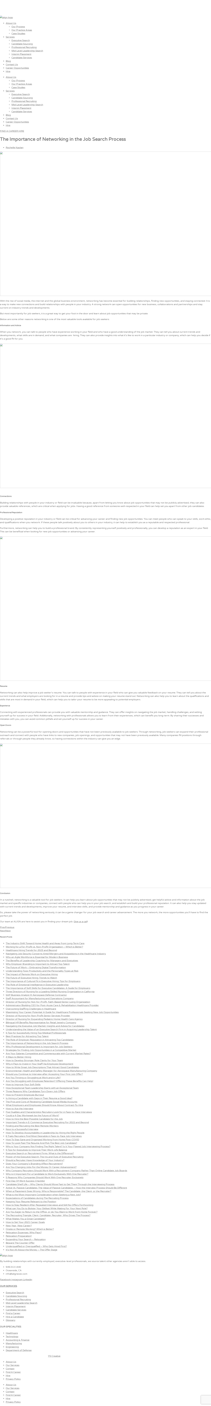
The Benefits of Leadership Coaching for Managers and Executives (42, 960)
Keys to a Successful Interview (22, 1129)
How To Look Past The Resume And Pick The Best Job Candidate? (41, 1143)
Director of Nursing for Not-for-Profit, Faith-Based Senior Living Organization (48, 1001)
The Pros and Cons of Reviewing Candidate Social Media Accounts (41, 1101)
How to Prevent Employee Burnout (25, 1094)
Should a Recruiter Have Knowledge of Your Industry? (35, 1160)
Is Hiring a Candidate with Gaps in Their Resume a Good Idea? (39, 1098)
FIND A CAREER (9, 131)
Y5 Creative (54, 1356)
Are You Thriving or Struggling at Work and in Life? (33, 1077)
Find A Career (13, 1372)
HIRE (21, 131)
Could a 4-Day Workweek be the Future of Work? (32, 1115)
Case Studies (18, 33)
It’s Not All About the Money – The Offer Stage (31, 1249)
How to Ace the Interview (19, 1108)
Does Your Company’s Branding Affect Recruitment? (34, 1163)
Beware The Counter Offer (20, 1242)
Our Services (12, 1365)
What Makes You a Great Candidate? (26, 1218)
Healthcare (12, 1333)
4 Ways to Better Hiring (18, 1057)
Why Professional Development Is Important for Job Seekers (39, 1046)
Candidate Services (21, 57)
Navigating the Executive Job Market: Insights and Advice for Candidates (45, 1026)
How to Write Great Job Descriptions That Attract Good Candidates (42, 1067)
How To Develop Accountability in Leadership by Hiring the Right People (45, 1132)
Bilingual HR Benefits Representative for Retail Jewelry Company (41, 1022)
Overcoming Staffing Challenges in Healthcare (31, 1008)
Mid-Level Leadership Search (27, 50)
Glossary (10, 1320)
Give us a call (80, 921)
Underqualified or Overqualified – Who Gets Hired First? (36, 1246)
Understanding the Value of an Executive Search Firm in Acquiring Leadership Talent (51, 1029)
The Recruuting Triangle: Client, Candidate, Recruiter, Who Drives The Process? (48, 1215)
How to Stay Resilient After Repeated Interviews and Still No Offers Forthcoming (49, 1205)
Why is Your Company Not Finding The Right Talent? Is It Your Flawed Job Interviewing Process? (58, 1146)
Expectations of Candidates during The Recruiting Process (37, 1198)
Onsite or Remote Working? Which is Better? (30, 1229)
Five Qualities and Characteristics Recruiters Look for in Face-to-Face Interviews (49, 1112)
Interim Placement (21, 54)
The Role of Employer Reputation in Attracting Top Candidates (39, 1039)
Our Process (18, 26)
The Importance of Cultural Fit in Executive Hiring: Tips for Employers (43, 981)
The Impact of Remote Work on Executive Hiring (32, 974)
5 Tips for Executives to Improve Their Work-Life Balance (36, 1150)
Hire (8, 71)
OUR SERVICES (8, 1286)
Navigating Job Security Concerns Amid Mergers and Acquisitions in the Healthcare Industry (56, 953)
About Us (11, 23)
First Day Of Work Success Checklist (25, 1181)
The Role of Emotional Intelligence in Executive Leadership (37, 984)
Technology (12, 1336)
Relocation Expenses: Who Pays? (24, 1232)
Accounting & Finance (17, 1340)
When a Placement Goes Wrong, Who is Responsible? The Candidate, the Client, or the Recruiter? (58, 1191)
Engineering (12, 1346)
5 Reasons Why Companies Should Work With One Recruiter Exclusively (45, 1177)
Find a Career (13, 1313)
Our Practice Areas (21, 30)
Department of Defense (19, 1350)
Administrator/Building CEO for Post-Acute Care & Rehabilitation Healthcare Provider (52, 1005)
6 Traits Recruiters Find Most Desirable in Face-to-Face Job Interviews (44, 1136)
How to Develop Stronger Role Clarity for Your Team (34, 1060)
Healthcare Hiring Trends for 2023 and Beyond (31, 950)
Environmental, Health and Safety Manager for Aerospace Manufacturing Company (51, 1070)
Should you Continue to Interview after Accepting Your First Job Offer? (44, 1074)
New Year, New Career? (19, 1225)
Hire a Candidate (15, 1316)
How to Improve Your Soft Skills (23, 1084)
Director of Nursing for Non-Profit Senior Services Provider (38, 1015)
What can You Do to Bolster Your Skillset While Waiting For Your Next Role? (47, 1208)
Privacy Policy (13, 1379)
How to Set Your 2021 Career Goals (25, 1222)
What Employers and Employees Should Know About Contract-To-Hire (44, 1105)
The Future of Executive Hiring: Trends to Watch (31, 977)
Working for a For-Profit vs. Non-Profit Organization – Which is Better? (44, 946)
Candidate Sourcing (22, 43)
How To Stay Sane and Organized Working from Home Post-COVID (42, 1139)
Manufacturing (14, 1343)
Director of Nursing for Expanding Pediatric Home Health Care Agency (44, 1019)
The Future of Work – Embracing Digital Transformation (36, 967)
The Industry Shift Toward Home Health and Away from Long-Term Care (45, 943)
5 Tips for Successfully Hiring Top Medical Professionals (36, 1032)
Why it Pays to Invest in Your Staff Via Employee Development (39, 1063)
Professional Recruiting (24, 47)
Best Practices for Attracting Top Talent (27, 1036)
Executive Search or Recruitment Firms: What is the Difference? (40, 1153)
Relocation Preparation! (19, 1236)
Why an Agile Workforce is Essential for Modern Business (37, 957)
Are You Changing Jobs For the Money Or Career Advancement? (41, 1167)
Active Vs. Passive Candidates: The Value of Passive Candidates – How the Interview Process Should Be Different (66, 1187)
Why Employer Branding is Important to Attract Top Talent (38, 964)
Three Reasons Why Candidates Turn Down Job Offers (35, 1091)
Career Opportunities (17, 68)
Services (10, 37)
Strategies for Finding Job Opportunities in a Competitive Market (41, 1050)
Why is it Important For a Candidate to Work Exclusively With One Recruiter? (47, 1174)
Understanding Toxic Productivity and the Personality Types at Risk (42, 971)
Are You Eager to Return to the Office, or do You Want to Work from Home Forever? (51, 1211)
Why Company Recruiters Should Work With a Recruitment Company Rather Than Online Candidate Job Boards (66, 1170)
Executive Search (20, 40)
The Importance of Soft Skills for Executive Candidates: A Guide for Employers (48, 988)
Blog (8, 61)
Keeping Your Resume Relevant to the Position (31, 1201)
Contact (10, 1368)
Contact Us (12, 64)
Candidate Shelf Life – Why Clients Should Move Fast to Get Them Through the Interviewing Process (60, 1184)
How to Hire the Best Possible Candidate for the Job (34, 1119)
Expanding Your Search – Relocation (26, 1239)
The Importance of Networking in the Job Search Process (37, 1043)
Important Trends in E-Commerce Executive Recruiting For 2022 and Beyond (47, 1122)
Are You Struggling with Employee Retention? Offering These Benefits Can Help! (49, 1081)
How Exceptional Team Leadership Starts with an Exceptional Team (42, 1088)
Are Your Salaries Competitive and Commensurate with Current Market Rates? (48, 1053)
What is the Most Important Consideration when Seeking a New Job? (43, 1194)
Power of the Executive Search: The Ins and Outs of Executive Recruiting (44, 1156)
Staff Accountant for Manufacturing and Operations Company (40, 998)
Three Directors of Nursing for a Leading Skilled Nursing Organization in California (50, 991)
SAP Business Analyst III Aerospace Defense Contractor (36, 995)
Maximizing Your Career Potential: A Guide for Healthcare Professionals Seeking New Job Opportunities (62, 1012)
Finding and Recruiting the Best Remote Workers (32, 1125)
